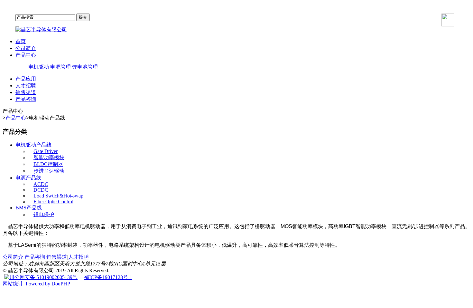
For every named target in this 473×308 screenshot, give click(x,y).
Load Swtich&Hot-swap (58, 195)
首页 (20, 41)
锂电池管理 (85, 67)
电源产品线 (28, 177)
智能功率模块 (48, 157)
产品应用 (25, 79)
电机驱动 (38, 67)
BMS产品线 (28, 207)
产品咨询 (25, 99)
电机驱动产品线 (33, 145)
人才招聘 (25, 85)
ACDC (40, 184)
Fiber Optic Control (53, 201)
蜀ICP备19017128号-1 (108, 277)
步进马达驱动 (48, 171)
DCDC (40, 190)
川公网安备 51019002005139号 (43, 277)
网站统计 (13, 283)
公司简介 (25, 48)
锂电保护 (43, 214)
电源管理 (60, 67)
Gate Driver (45, 151)
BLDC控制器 (48, 164)
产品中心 (25, 55)
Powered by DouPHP (47, 283)
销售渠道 (25, 92)
